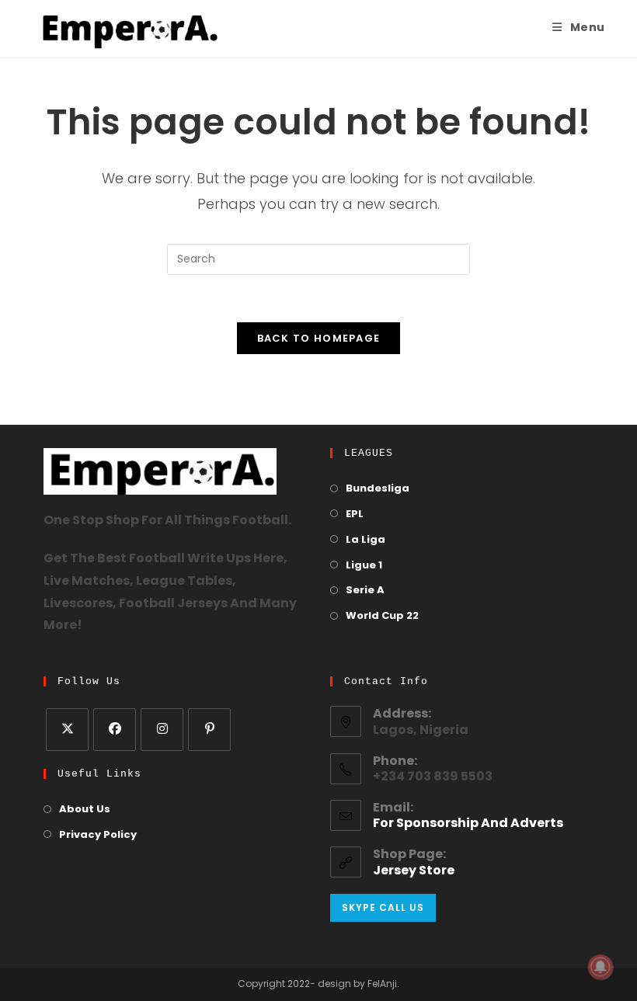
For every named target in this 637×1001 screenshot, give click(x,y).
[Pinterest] (209, 729)
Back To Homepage (319, 338)
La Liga (365, 540)
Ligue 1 (364, 566)
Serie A (365, 591)
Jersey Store (413, 871)
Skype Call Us (383, 907)
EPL (355, 514)
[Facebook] (114, 729)
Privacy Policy (98, 835)
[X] (67, 729)
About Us (84, 810)
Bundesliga (377, 489)
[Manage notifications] (600, 966)
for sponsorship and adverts (468, 824)
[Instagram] (162, 729)
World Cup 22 (382, 616)
